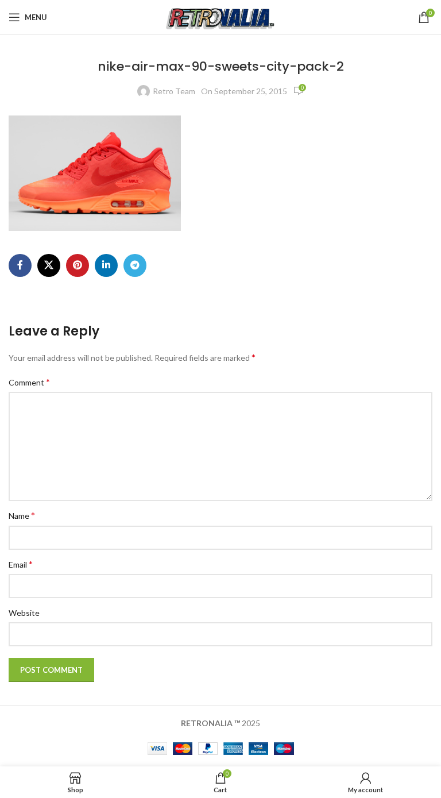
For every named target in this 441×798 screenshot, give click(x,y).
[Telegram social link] (134, 265)
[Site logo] (221, 16)
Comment (29, 381)
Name (22, 515)
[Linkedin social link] (106, 265)
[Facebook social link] (20, 265)
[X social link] (48, 265)
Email (21, 563)
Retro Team (174, 91)
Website (24, 613)
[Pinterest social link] (77, 265)
